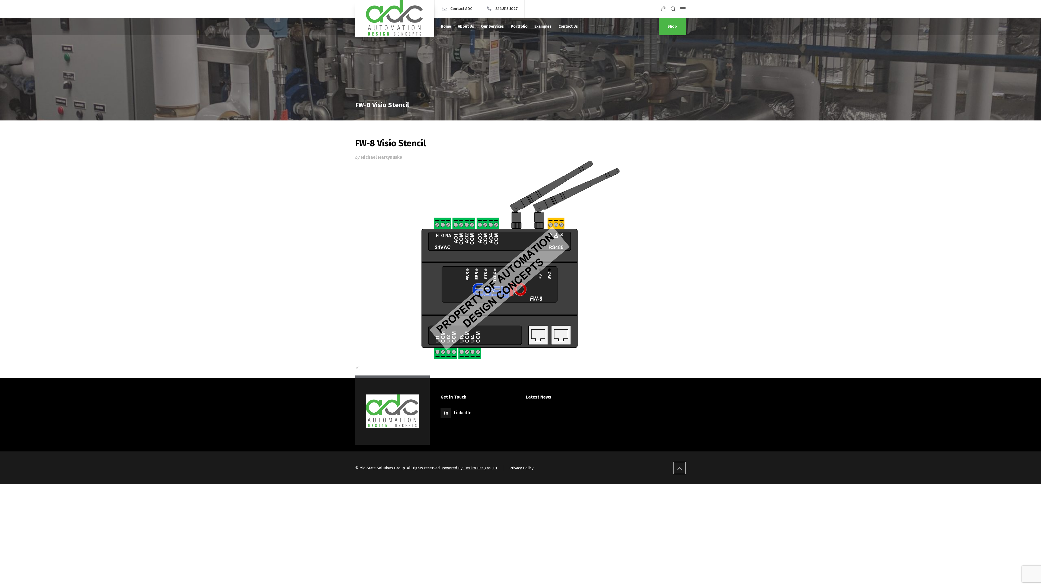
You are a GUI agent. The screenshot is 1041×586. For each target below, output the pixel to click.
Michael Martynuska (381, 157)
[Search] (673, 9)
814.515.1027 (506, 8)
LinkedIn (462, 412)
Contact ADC (461, 8)
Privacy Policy (521, 468)
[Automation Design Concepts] (394, 18)
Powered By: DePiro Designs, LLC (470, 468)
